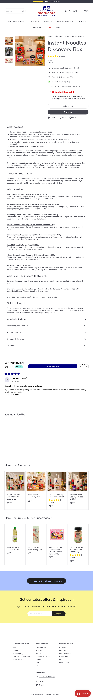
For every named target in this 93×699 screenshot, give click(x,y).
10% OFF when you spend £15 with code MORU (48, 2)
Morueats (24, 465)
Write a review (53, 366)
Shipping (61, 86)
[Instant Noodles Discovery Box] (11, 439)
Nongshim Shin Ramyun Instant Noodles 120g (27, 194)
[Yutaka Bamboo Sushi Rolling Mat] (36, 540)
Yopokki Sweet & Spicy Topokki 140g (23, 245)
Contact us (63, 656)
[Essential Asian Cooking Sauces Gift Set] (77, 489)
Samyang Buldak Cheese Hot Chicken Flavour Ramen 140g (32, 214)
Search (15, 647)
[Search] (23, 10)
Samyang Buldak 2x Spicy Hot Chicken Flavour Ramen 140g (33, 204)
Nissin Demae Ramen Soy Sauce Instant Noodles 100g (31, 224)
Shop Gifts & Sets (15, 21)
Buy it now (68, 112)
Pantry (47, 21)
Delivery (62, 647)
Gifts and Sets (41, 647)
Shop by (37, 27)
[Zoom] (30, 51)
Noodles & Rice (64, 21)
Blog (58, 27)
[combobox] (15, 10)
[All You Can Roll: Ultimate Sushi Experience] (15, 489)
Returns (62, 650)
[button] (53, 56)
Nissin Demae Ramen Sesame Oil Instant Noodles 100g (31, 255)
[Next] (9, 64)
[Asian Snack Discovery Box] (36, 487)
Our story (17, 650)
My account (64, 662)
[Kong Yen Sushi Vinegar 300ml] (15, 540)
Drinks (81, 21)
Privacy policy (18, 659)
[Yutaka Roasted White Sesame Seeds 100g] (77, 544)
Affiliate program (19, 653)
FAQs (61, 659)
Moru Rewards (65, 653)
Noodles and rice (43, 656)
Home (50, 36)
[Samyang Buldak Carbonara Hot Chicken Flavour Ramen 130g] (56, 542)
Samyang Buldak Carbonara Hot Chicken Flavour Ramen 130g (34, 235)
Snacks (34, 21)
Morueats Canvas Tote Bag (19, 265)
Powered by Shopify (52, 694)
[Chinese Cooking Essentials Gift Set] (56, 490)
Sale (49, 27)
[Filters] (80, 366)
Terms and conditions (21, 656)
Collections (58, 36)
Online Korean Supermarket (74, 36)
